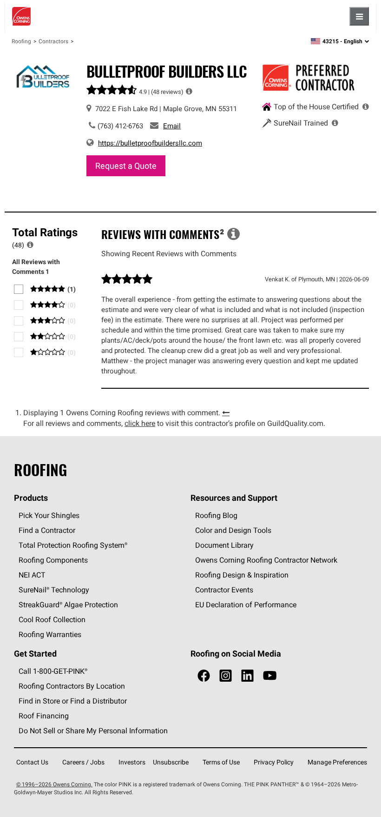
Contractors (53, 41)
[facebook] (204, 676)
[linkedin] (247, 676)
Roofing (21, 41)
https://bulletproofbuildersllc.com (150, 143)
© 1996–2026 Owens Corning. (54, 784)
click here (140, 423)
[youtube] (269, 675)
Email (172, 125)
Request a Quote (126, 165)
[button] (189, 91)
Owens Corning (21, 16)
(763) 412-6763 (120, 125)
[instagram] (225, 676)
